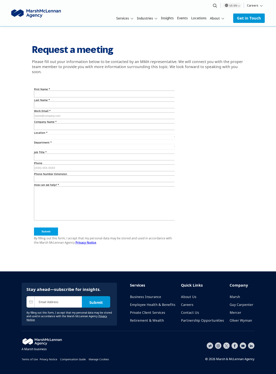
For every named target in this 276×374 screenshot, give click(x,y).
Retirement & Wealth (147, 320)
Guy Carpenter (241, 304)
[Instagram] (218, 346)
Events (182, 18)
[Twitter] (226, 345)
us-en (233, 5)
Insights (167, 18)
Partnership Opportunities (202, 320)
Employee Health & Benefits (152, 304)
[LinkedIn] (251, 345)
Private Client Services (147, 312)
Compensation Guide (73, 359)
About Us (188, 296)
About (215, 18)
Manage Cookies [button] (99, 359)
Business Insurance (145, 296)
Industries (145, 18)
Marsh (235, 296)
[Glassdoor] (210, 346)
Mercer (235, 312)
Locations (199, 18)
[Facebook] (235, 345)
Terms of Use (30, 359)
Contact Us (190, 312)
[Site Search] (215, 5)
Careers (252, 5)
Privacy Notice (48, 359)
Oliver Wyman (241, 320)
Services (122, 18)
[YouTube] (243, 345)
